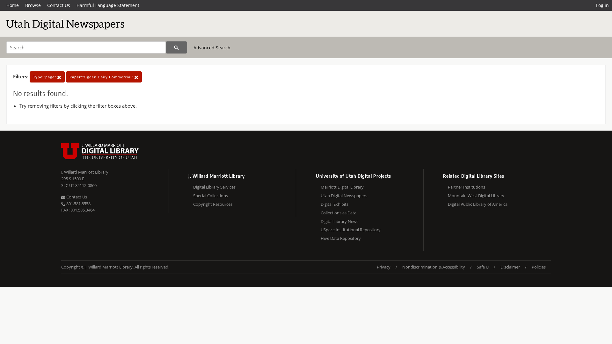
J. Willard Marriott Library (84, 172)
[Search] (176, 47)
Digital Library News (339, 221)
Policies (539, 267)
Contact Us (58, 5)
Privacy (383, 267)
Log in (602, 5)
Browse (33, 5)
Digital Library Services (214, 187)
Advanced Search (211, 48)
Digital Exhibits (334, 204)
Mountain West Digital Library (476, 195)
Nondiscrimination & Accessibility (433, 267)
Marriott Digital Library (342, 187)
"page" (45, 77)
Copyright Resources (212, 204)
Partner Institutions (466, 187)
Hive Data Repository (341, 238)
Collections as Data (338, 213)
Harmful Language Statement (107, 5)
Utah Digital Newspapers (344, 195)
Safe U (483, 267)
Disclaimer (510, 267)
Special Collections (210, 195)
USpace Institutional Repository (351, 230)
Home (12, 5)
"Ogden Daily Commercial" (102, 77)
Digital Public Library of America (477, 204)
